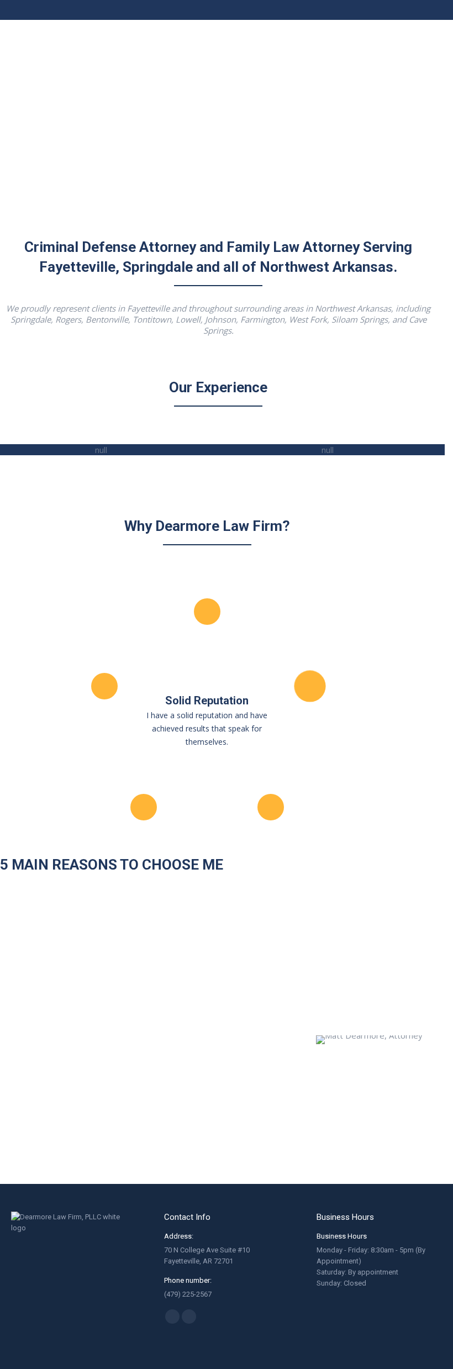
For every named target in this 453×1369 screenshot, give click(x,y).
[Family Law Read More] (331, 449)
